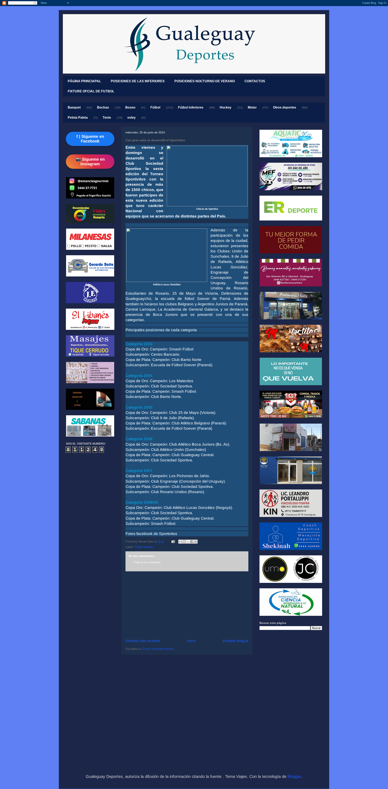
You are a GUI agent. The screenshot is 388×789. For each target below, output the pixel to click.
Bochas (103, 107)
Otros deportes (284, 107)
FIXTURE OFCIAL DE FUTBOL (91, 91)
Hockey (225, 107)
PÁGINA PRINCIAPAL (84, 81)
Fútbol (155, 107)
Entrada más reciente (142, 641)
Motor (252, 107)
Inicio (191, 641)
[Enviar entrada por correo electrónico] (173, 541)
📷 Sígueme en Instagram (90, 161)
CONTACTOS (255, 81)
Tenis (107, 117)
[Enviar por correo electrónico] (180, 542)
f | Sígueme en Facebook (90, 138)
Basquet (74, 107)
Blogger (294, 776)
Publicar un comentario (147, 562)
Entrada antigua (235, 641)
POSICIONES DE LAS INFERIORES (138, 81)
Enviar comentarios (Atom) (158, 648)
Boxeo (130, 107)
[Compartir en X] (188, 542)
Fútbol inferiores (190, 107)
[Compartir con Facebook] (192, 542)
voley (131, 117)
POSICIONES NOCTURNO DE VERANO (204, 81)
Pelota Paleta (78, 117)
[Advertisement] (186, 605)
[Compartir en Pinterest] (196, 542)
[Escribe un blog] (184, 542)
